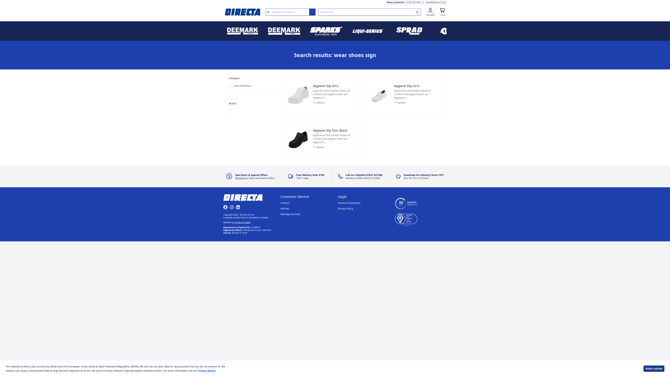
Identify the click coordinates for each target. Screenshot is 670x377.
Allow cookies (654, 368)
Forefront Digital (242, 222)
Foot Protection (242, 85)
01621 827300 (413, 2)
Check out (240, 178)
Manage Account (290, 214)
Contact (285, 203)
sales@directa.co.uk (435, 2)
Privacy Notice (206, 370)
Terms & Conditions (349, 203)
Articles (285, 208)
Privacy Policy (345, 208)
